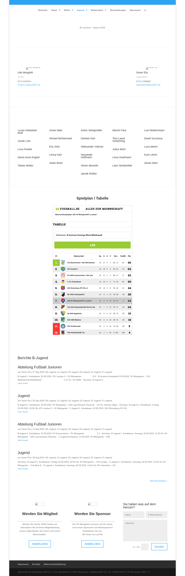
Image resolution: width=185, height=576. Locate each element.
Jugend (24, 396)
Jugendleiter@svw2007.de (148, 85)
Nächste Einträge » (158, 481)
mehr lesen (23, 383)
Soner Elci (26, 372)
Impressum (23, 564)
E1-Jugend (96, 372)
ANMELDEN (40, 544)
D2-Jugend (85, 372)
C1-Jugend (62, 372)
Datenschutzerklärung (55, 564)
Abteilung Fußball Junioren (40, 367)
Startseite (42, 10)
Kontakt (36, 564)
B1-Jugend (51, 372)
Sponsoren (135, 10)
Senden (159, 546)
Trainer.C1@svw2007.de (29, 85)
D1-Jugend (73, 372)
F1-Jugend (107, 372)
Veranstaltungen (118, 10)
